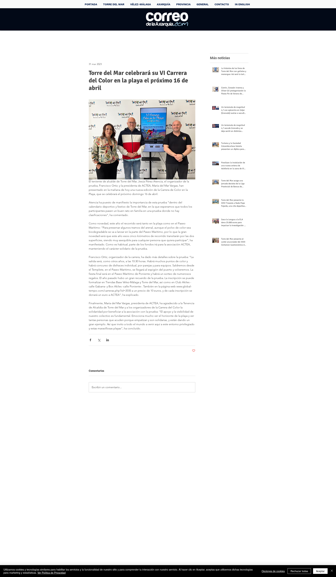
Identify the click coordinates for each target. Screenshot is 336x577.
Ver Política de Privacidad (51, 572)
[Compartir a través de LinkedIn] (107, 340)
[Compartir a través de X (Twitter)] (99, 340)
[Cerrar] (332, 571)
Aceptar (320, 571)
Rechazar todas (299, 571)
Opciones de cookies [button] (273, 571)
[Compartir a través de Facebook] (90, 340)
